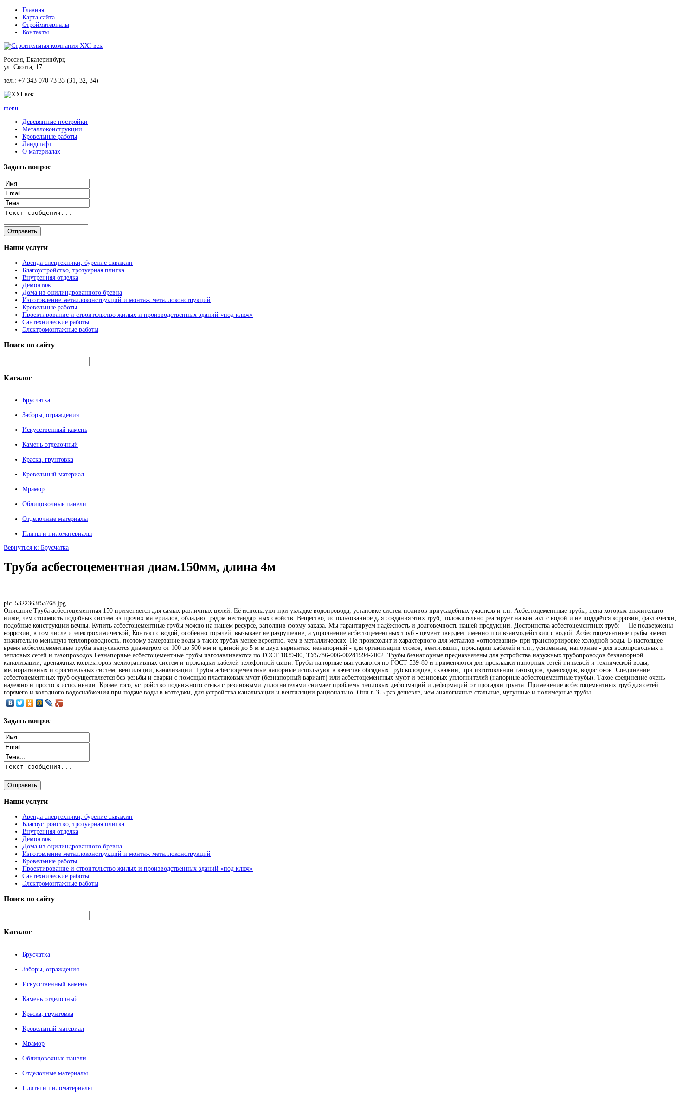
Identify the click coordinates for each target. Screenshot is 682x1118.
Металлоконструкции (52, 129)
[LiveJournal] (49, 703)
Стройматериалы (45, 24)
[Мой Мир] (40, 703)
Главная (33, 9)
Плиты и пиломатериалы (57, 533)
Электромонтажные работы (60, 329)
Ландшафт (36, 144)
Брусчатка (36, 400)
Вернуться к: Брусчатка (36, 547)
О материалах (41, 151)
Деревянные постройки (55, 121)
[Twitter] (20, 703)
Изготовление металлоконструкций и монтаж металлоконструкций (116, 299)
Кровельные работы (49, 136)
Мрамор (33, 489)
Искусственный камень (54, 429)
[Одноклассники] (30, 703)
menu (11, 108)
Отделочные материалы (55, 518)
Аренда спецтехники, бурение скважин (77, 262)
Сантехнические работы (55, 322)
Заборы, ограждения (50, 414)
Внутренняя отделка (50, 277)
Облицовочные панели (54, 504)
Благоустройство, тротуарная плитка (73, 270)
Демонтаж (36, 285)
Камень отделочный (50, 444)
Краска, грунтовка (47, 459)
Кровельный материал (53, 474)
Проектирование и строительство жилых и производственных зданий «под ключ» (137, 314)
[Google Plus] (59, 703)
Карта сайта (38, 17)
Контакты (35, 32)
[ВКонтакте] (10, 703)
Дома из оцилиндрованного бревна (72, 292)
